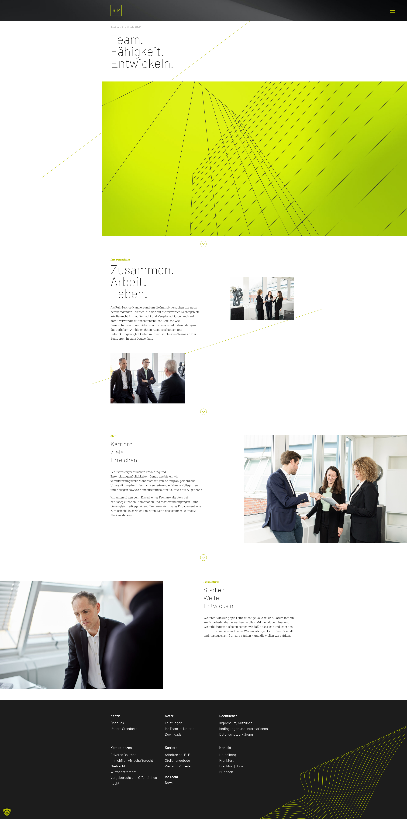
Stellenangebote (177, 760)
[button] (7, 812)
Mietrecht (117, 766)
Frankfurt (226, 760)
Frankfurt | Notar (231, 766)
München (226, 772)
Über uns (117, 723)
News (169, 782)
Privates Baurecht (124, 754)
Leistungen (173, 723)
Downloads (173, 734)
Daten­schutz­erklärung (236, 734)
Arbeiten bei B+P (177, 754)
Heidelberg (227, 754)
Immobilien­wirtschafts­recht (131, 760)
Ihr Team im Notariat (180, 728)
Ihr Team (171, 777)
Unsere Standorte (123, 728)
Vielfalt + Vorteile (178, 766)
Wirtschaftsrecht (123, 772)
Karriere (115, 26)
